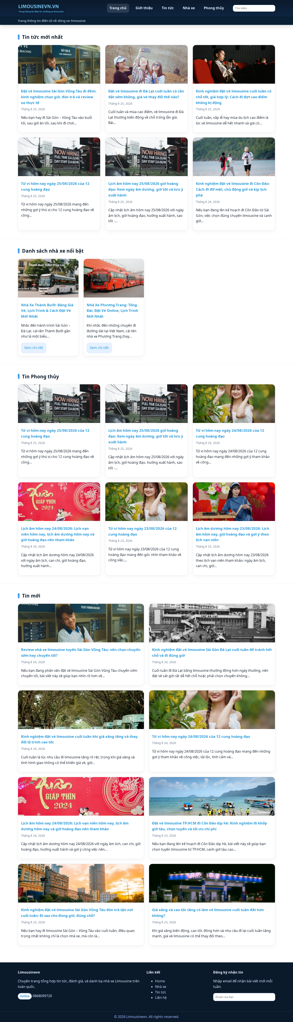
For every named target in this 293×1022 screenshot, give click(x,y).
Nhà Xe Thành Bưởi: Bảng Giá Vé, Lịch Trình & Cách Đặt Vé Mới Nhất (47, 310)
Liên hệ (161, 997)
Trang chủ (118, 8)
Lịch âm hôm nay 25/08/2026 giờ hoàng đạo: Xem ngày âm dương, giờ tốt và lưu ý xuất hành (145, 189)
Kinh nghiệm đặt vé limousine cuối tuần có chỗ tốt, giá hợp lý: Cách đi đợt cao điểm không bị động (233, 97)
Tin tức (168, 8)
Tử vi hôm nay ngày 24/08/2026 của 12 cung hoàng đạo (201, 736)
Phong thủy (214, 8)
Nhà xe (189, 8)
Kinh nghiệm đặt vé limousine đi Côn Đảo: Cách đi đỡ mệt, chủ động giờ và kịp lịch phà (233, 189)
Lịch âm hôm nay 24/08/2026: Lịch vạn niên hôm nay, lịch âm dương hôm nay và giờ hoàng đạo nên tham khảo (57, 534)
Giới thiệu (144, 8)
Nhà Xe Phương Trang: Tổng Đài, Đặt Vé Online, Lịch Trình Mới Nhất (112, 310)
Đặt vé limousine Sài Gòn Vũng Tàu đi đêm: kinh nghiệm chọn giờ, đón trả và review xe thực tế (58, 97)
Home (160, 981)
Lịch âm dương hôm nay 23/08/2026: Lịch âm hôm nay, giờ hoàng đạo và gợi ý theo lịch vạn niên (232, 534)
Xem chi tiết (33, 347)
